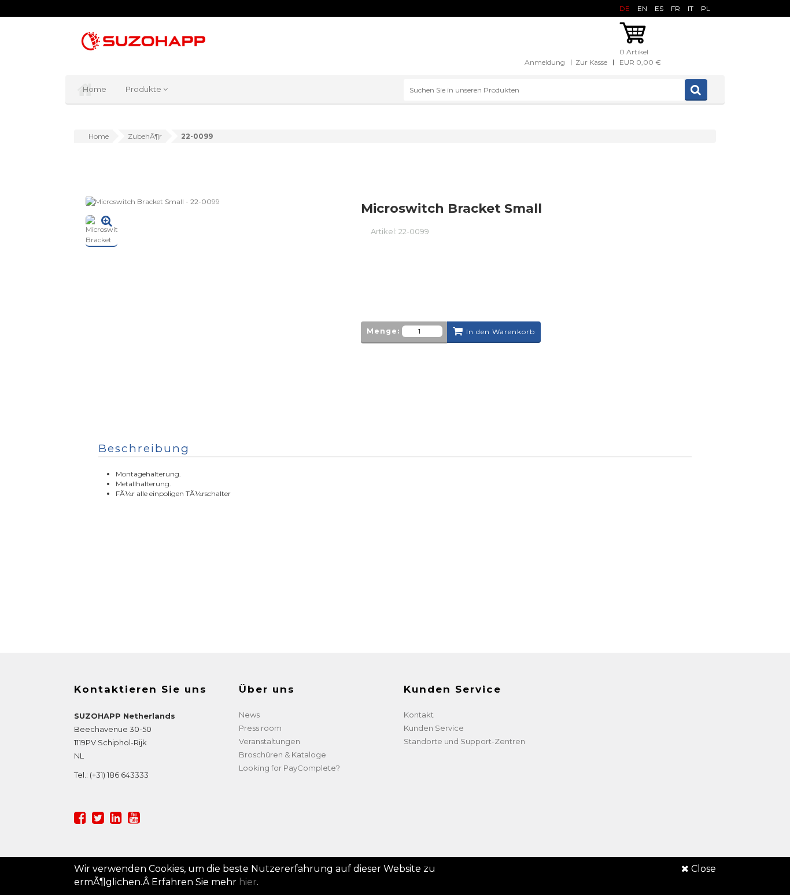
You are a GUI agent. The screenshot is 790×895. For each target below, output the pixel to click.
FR (675, 8)
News (249, 714)
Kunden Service (434, 728)
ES (659, 8)
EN (642, 8)
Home (94, 89)
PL (705, 8)
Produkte (144, 89)
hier (248, 881)
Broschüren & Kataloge (282, 754)
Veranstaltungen (269, 741)
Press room (260, 728)
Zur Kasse (591, 62)
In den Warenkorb (500, 331)
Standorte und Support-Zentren (464, 741)
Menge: (383, 331)
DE (624, 8)
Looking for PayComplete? (289, 767)
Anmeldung (545, 62)
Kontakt (419, 714)
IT (690, 8)
